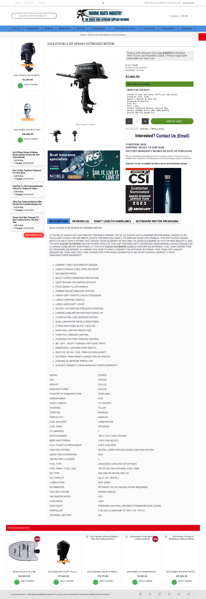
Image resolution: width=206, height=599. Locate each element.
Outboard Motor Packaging (157, 221)
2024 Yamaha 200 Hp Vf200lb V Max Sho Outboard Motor (103, 571)
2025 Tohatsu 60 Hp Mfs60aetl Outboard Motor (28, 75)
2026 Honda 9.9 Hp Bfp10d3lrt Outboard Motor (143, 571)
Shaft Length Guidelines (112, 221)
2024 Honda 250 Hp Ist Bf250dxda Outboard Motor (182, 571)
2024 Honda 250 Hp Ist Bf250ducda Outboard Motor (28, 129)
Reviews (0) (80, 221)
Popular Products (19, 528)
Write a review (157, 129)
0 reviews (144, 129)
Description (58, 221)
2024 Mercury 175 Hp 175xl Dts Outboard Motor (64, 571)
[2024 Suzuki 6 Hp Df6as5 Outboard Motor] (56, 135)
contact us (130, 158)
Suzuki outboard (70, 243)
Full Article (18, 160)
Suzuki (135, 65)
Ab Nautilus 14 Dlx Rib (24, 571)
